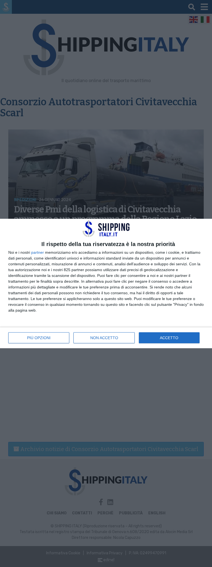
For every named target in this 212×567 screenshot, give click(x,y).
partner (37, 252)
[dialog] (106, 283)
